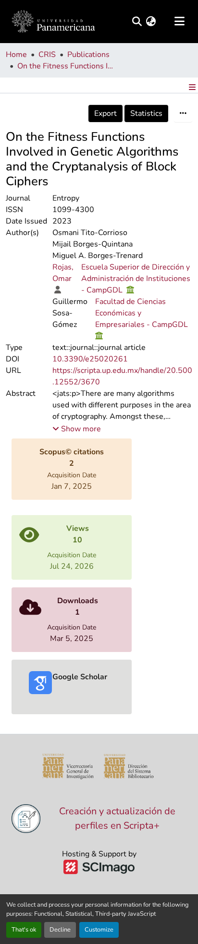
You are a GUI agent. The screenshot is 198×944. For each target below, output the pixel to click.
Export (105, 113)
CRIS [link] (47, 54)
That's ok (24, 929)
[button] (53, 21)
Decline (60, 929)
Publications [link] (88, 54)
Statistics (146, 113)
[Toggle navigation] (179, 21)
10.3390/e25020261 (90, 359)
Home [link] (16, 54)
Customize (99, 929)
